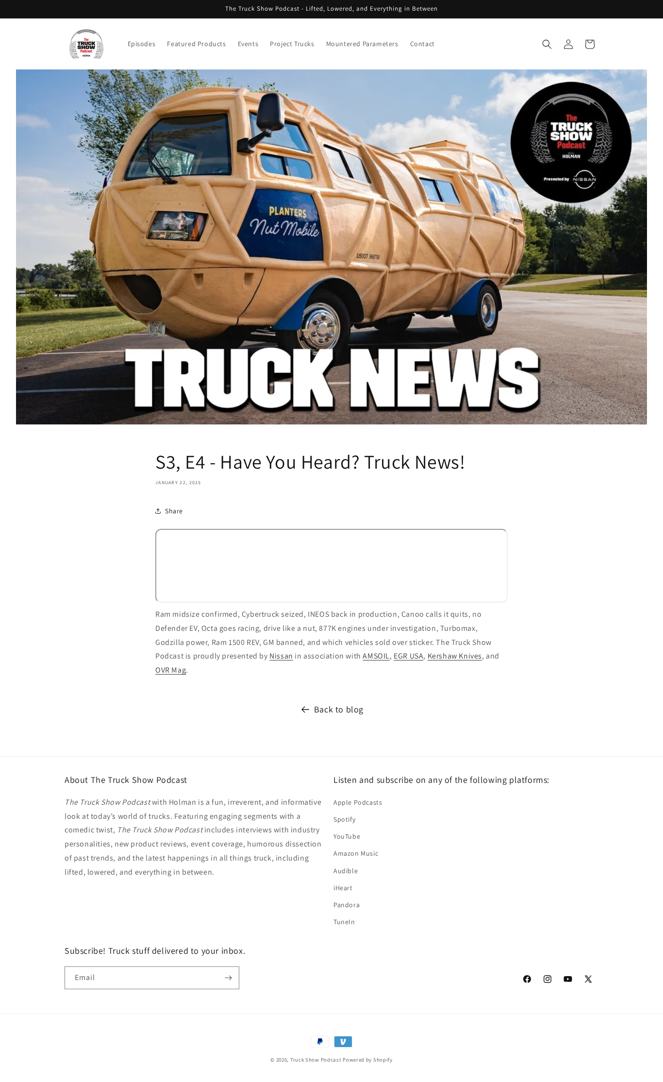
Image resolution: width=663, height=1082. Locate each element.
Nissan (281, 656)
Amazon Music (355, 853)
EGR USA (408, 656)
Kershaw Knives (455, 656)
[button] (547, 44)
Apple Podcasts (357, 802)
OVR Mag (170, 670)
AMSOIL (376, 656)
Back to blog (339, 709)
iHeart (343, 887)
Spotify (344, 819)
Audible (345, 870)
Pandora (346, 904)
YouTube (346, 836)
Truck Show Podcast (316, 1059)
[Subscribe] (228, 977)
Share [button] (174, 511)
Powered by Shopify (368, 1059)
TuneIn (344, 921)
